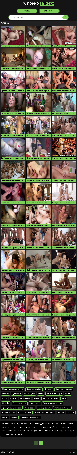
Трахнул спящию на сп (52, 403)
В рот (4, 398)
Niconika (5, 403)
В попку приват (24, 413)
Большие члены (19, 403)
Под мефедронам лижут (12, 389)
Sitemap (73, 452)
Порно (40, 4)
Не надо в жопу (44, 408)
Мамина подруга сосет (44, 413)
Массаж (5, 394)
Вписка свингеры (54, 394)
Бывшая (70, 413)
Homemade (35, 403)
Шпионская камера (64, 389)
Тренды (27, 11)
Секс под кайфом (34, 389)
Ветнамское (25, 398)
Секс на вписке (8, 452)
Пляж (40, 394)
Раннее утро (29, 394)
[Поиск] (65, 17)
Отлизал (48, 389)
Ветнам (13, 398)
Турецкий (16, 394)
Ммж (64, 398)
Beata (67, 394)
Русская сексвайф (50, 398)
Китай (36, 398)
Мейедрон (29, 408)
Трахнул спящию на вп (11, 408)
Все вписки (49, 11)
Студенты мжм (8, 413)
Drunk (5, 417)
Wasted (14, 417)
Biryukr (61, 413)
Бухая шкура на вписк (30, 417)
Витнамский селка (62, 408)
